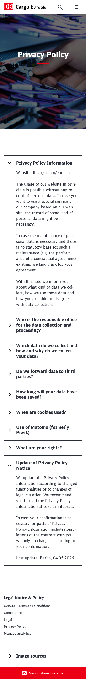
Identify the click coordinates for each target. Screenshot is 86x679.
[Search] (60, 7)
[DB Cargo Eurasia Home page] (25, 6)
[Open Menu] (76, 7)
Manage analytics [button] (17, 633)
